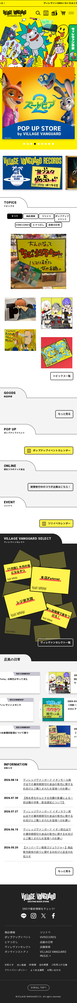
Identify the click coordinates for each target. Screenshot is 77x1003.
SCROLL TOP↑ (39, 987)
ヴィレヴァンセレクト (18, 947)
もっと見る (64, 414)
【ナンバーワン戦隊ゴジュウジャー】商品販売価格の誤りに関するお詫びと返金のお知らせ (48, 852)
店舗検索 (45, 947)
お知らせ (9, 964)
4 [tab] (35, 144)
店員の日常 (54, 225)
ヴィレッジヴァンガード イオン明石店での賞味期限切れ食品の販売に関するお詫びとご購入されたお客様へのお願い (48, 834)
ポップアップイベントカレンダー (52, 450)
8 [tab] (49, 144)
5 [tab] (38, 144)
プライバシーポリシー (16, 970)
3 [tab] (31, 144)
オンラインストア (15, 952)
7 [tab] (46, 144)
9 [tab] (53, 144)
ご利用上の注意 (59, 964)
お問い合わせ (54, 970)
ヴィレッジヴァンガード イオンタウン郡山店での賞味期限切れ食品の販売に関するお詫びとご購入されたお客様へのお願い (48, 816)
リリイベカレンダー (59, 523)
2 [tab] (28, 144)
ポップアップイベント (62, 218)
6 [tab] (42, 144)
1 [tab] (24, 144)
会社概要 (43, 964)
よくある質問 (37, 970)
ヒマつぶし (38, 225)
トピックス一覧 (62, 376)
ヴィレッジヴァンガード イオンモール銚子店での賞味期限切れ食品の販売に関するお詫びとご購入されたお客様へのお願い (48, 784)
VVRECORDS (23, 225)
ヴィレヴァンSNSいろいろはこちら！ (54, 3)
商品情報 (30, 216)
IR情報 (32, 964)
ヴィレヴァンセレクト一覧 (55, 642)
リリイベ (46, 216)
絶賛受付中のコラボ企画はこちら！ (50, 487)
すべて (14, 216)
